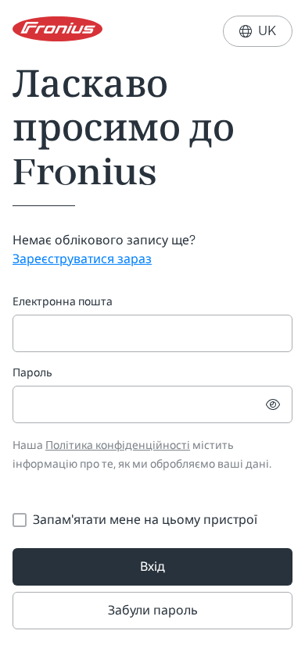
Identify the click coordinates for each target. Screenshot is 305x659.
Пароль (32, 372)
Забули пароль (153, 610)
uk (257, 30)
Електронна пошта (63, 301)
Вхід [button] (152, 566)
